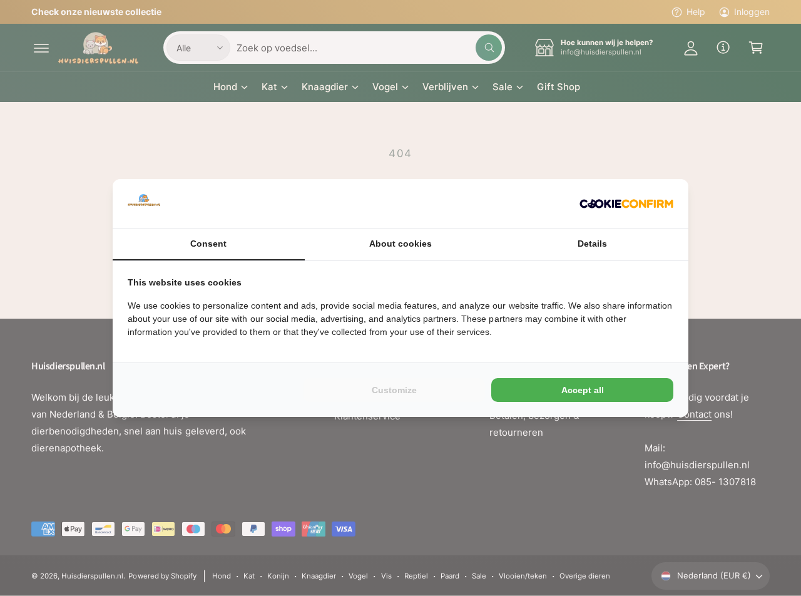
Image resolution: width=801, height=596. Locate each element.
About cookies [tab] (400, 244)
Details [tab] (592, 244)
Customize (394, 390)
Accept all (582, 390)
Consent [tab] (208, 244)
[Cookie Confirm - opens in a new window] (626, 204)
